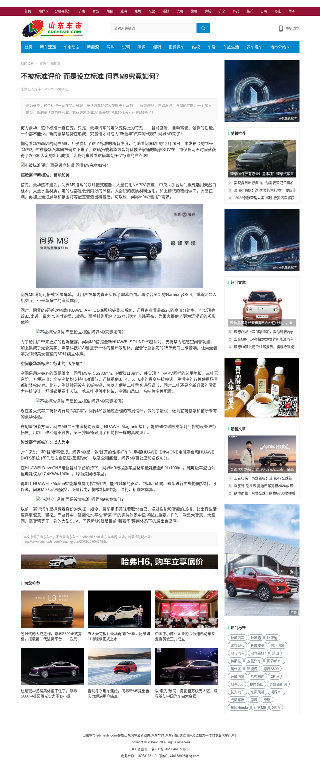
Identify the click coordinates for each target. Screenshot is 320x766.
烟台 (109, 11)
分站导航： (63, 11)
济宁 (221, 11)
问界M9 (260, 708)
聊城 (207, 11)
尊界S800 (271, 669)
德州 (193, 11)
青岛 (95, 11)
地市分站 (278, 47)
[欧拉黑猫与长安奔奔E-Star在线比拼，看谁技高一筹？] (262, 307)
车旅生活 (231, 47)
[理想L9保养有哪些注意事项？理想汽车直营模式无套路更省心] (262, 159)
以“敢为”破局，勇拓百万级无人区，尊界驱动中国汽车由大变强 (186, 693)
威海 (123, 11)
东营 (151, 11)
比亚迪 (272, 638)
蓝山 (275, 653)
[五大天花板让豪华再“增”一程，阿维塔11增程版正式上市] (119, 609)
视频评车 (176, 47)
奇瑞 (267, 700)
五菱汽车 (254, 661)
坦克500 (237, 684)
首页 (27, 11)
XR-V (276, 708)
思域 (254, 700)
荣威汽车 (237, 676)
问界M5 (276, 692)
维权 (196, 47)
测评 (142, 47)
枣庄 (277, 11)
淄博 (165, 11)
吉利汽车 (277, 646)
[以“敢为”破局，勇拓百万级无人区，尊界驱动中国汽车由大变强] (186, 666)
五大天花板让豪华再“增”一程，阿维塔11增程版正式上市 (119, 636)
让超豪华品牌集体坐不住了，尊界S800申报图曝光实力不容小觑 (49, 693)
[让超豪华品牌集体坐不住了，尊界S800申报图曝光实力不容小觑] (52, 666)
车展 (212, 47)
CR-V (274, 676)
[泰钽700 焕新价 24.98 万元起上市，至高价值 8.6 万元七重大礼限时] (262, 454)
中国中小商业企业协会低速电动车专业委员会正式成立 (185, 636)
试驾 (126, 47)
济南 (81, 11)
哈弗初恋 (257, 676)
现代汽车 (237, 653)
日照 (263, 11)
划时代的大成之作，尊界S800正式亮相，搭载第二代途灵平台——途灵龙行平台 (51, 637)
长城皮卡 (257, 646)
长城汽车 (237, 638)
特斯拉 (235, 661)
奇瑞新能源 (278, 684)
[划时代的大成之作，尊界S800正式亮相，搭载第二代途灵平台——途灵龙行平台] (52, 609)
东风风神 (257, 692)
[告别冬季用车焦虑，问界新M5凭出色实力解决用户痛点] (119, 666)
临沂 (249, 11)
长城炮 (255, 638)
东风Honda (239, 708)
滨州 (179, 11)
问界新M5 (274, 661)
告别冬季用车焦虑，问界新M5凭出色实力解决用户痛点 (118, 693)
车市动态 (72, 47)
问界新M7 (258, 653)
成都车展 (237, 700)
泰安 (235, 11)
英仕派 (235, 669)
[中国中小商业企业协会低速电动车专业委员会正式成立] (186, 609)
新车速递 (48, 47)
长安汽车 (237, 692)
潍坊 (137, 11)
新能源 (93, 47)
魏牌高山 (257, 684)
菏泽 (291, 11)
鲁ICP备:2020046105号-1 (169, 749)
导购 (110, 47)
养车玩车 (254, 47)
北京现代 (237, 646)
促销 (157, 47)
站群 (41, 11)
